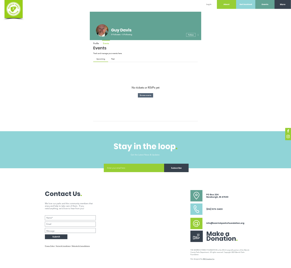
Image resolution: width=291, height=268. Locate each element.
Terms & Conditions (63, 246)
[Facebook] (288, 131)
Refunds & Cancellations (81, 246)
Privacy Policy (50, 246)
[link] (100, 59)
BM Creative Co (208, 259)
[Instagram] (288, 136)
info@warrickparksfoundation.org (225, 223)
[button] (288, 4)
